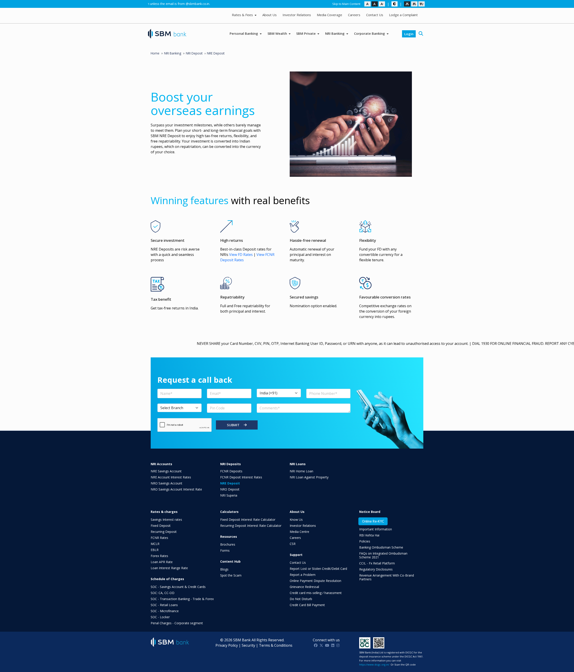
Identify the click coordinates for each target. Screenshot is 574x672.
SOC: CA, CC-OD (162, 593)
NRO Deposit (229, 489)
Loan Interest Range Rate (169, 568)
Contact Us (298, 562)
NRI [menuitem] (335, 33)
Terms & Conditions (275, 645)
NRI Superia (228, 495)
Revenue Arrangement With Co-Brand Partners (386, 577)
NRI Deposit (194, 53)
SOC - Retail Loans (164, 605)
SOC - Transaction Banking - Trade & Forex (182, 599)
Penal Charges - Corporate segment (177, 623)
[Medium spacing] (414, 3)
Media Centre (299, 531)
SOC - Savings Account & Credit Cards (178, 587)
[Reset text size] (375, 3)
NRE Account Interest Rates (171, 477)
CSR (293, 544)
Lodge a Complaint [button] (403, 15)
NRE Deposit (230, 483)
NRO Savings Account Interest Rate (176, 489)
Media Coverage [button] (329, 15)
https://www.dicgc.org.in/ (374, 664)
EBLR (155, 550)
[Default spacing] (407, 3)
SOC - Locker (160, 617)
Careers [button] (354, 15)
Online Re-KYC (373, 521)
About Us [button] (269, 15)
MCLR (155, 544)
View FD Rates (241, 254)
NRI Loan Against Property (309, 477)
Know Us (296, 519)
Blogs (224, 569)
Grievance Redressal (304, 587)
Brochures (227, 544)
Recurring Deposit (164, 531)
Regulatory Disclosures (376, 569)
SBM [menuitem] (277, 33)
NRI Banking (172, 53)
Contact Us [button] (374, 15)
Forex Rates (159, 556)
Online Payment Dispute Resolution (315, 581)
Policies (364, 541)
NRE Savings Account (166, 471)
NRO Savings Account (166, 483)
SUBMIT (233, 425)
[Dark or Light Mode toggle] (394, 3)
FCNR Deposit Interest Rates (241, 477)
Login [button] (408, 33)
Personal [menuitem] (244, 33)
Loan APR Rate (162, 562)
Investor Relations (303, 525)
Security (248, 645)
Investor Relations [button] (297, 15)
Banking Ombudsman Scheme (381, 547)
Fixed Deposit (161, 525)
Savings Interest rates (166, 519)
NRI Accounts (161, 464)
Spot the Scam (230, 575)
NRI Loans (298, 464)
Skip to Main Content (346, 4)
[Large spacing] (421, 3)
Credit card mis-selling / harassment (316, 593)
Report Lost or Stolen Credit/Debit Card (318, 568)
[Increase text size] (382, 3)
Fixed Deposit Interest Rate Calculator (247, 519)
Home (155, 53)
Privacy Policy (226, 645)
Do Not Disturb (301, 599)
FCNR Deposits (231, 471)
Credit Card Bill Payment (307, 605)
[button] (421, 34)
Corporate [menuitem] (370, 33)
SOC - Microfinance (165, 611)
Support (296, 555)
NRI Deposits (230, 464)
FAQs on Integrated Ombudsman (383, 555)
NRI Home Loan (301, 471)
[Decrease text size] (367, 3)
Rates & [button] (243, 15)
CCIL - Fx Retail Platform (377, 563)
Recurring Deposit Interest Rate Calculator (250, 525)
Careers (295, 538)
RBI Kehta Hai (369, 535)
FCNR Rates (159, 538)
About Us (297, 512)
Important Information (375, 529)
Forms (225, 550)
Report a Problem (302, 575)
